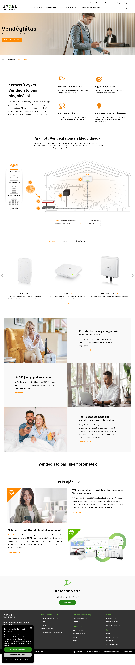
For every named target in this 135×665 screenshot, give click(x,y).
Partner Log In (109, 618)
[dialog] (18, 644)
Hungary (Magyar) (123, 3)
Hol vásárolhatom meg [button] (91, 7)
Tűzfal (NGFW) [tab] (80, 241)
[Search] (125, 7)
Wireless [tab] (52, 241)
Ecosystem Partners (111, 625)
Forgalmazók (77, 622)
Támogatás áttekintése (48, 618)
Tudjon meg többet (11, 40)
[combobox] (31, 628)
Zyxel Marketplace (78, 618)
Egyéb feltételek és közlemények (51, 632)
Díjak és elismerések (79, 634)
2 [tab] (69, 303)
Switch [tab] (65, 241)
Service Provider (96, 3)
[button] (18, 659)
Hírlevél (75, 637)
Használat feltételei (93, 652)
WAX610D (24, 293)
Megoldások (51, 7)
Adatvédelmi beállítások (111, 652)
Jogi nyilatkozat (78, 652)
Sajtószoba (77, 627)
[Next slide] (132, 275)
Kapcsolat (67, 602)
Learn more (83, 350)
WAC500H (108, 293)
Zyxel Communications (112, 644)
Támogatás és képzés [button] (69, 7)
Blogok (75, 641)
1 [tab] (66, 303)
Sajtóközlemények (78, 630)
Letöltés (43, 625)
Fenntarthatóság (110, 637)
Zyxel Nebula (13, 535)
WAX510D (66, 293)
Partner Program (110, 622)
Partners (108, 3)
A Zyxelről (108, 634)
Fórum (43, 622)
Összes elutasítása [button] (18, 655)
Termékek (38, 7)
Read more (7, 645)
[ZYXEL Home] (10, 7)
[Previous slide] (3, 275)
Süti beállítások (128, 652)
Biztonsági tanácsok (47, 628)
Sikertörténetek (109, 641)
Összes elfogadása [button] (18, 649)
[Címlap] (3, 59)
